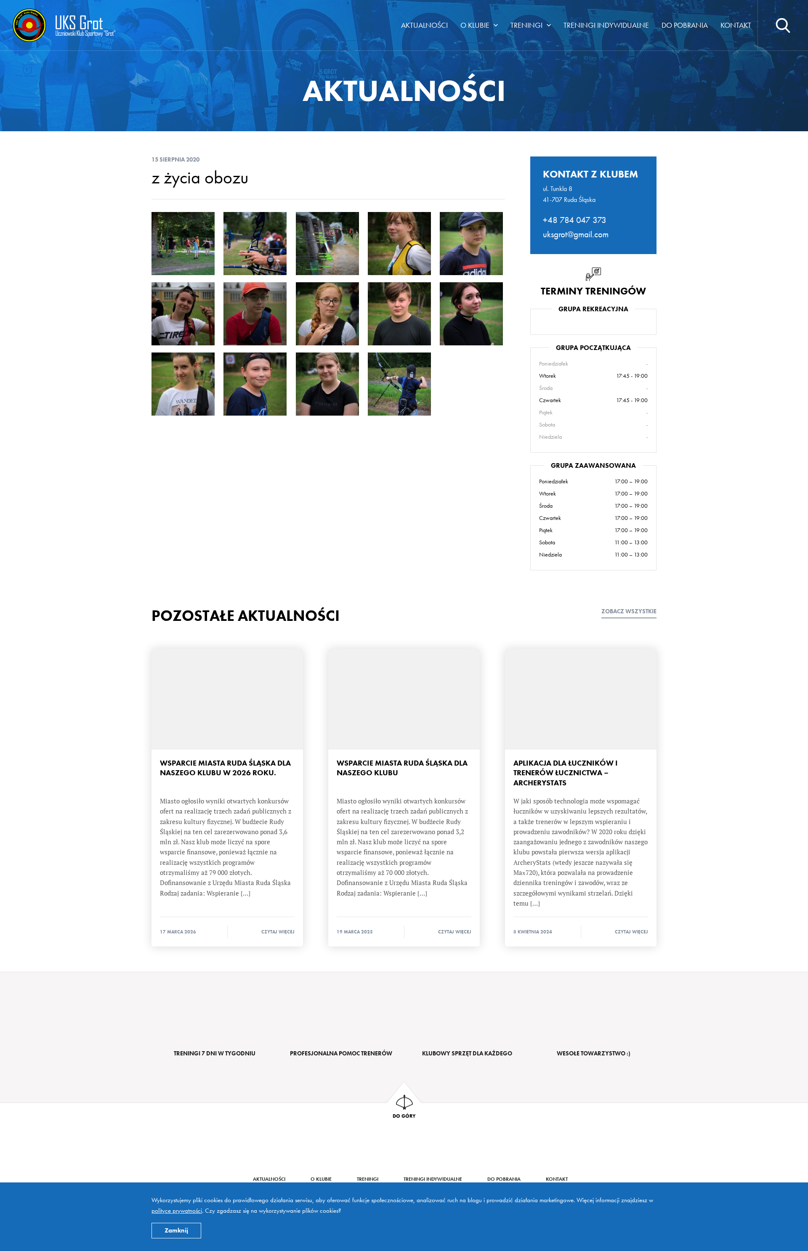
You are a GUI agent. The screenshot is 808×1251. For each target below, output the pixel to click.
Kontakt (735, 25)
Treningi (526, 25)
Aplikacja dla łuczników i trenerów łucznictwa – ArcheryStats (580, 699)
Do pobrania (685, 25)
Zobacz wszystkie (628, 611)
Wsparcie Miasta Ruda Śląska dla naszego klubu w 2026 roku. (227, 699)
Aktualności (424, 25)
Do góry (404, 1115)
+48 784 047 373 (574, 219)
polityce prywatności (177, 1210)
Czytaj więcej (278, 932)
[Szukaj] (783, 25)
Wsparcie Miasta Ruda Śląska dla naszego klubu (404, 699)
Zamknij (176, 1230)
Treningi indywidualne (606, 25)
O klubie (474, 25)
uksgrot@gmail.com (576, 234)
